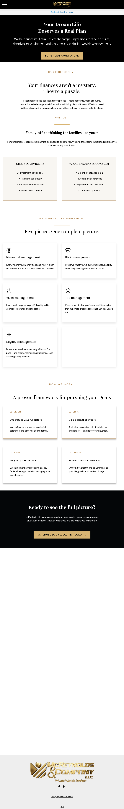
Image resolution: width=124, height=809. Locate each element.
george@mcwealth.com (62, 796)
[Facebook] (59, 787)
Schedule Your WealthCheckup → (62, 534)
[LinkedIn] (64, 787)
